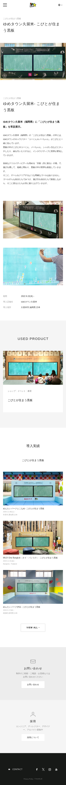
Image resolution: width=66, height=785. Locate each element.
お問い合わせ (33, 684)
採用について (33, 737)
